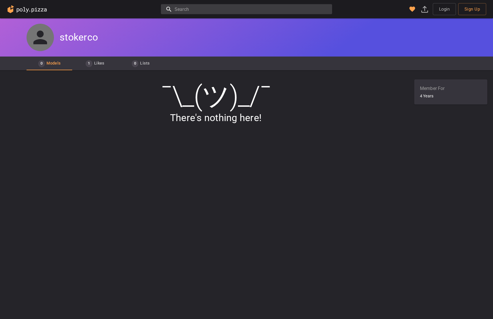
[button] (412, 9)
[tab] (49, 63)
